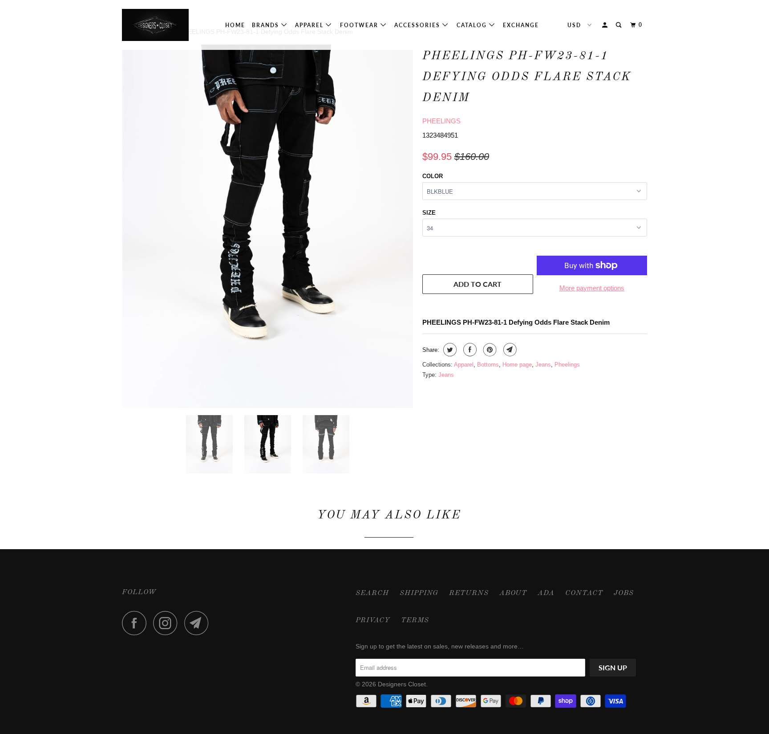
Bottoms (488, 364)
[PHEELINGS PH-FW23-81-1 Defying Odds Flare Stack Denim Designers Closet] (267, 226)
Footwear (360, 25)
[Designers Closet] (167, 25)
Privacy (373, 620)
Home (235, 25)
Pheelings (567, 364)
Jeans (543, 364)
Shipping (419, 593)
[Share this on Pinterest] (489, 349)
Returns (469, 593)
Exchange (521, 25)
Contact (584, 593)
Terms (415, 620)
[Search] (619, 25)
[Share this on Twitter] (449, 349)
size (429, 212)
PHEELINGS (441, 121)
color (432, 176)
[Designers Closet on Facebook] (136, 623)
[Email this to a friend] (509, 349)
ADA (546, 593)
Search (372, 593)
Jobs (624, 593)
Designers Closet (402, 684)
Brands (266, 25)
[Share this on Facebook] (469, 349)
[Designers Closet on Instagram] (167, 623)
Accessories (418, 25)
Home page (517, 364)
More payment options (591, 288)
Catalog (473, 25)
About (513, 593)
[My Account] (605, 25)
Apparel (310, 25)
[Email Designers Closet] (199, 623)
